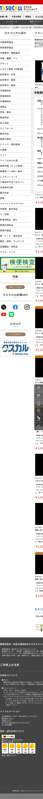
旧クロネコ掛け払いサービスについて (16, 722)
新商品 (28, 16)
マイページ (38, 389)
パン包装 (15, 27)
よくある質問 (7, 724)
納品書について (7, 718)
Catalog (15, 326)
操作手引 (39, 420)
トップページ (11, 21)
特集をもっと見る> (15, 287)
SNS (15, 297)
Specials (15, 279)
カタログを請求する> (15, 334)
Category (15, 35)
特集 (39, 405)
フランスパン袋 (26, 27)
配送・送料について (9, 755)
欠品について (7, 720)
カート (38, 397)
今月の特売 (16, 16)
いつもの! (38, 412)
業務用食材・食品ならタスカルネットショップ (27, 791)
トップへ (39, 428)
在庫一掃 (3, 16)
